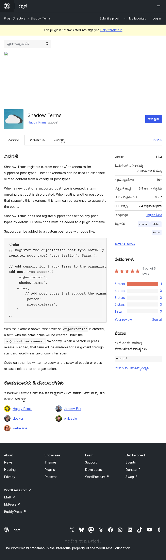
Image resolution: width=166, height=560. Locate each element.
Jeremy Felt (72, 409)
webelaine (20, 428)
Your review (123, 319)
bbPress (12, 504)
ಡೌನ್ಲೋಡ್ (153, 119)
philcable (70, 418)
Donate (133, 470)
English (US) (154, 215)
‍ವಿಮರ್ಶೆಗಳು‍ (37, 140)
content (143, 224)
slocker (18, 418)
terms (156, 232)
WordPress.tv (97, 477)
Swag (132, 477)
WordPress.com (18, 490)
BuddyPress (15, 512)
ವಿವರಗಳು (14, 140)
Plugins (50, 470)
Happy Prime (37, 122)
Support (91, 462)
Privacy (9, 477)
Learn (89, 455)
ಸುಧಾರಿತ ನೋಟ (125, 244)
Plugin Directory (15, 18)
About (8, 455)
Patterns (51, 477)
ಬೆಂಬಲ (157, 140)
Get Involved (135, 455)
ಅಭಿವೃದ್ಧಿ (59, 140)
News (8, 462)
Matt (9, 497)
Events (131, 462)
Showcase (52, 455)
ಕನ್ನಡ (17, 530)
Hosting (10, 470)
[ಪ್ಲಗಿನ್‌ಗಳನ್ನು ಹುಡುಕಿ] (47, 44)
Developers (93, 470)
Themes (50, 462)
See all (157, 319)
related (156, 224)
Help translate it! (111, 30)
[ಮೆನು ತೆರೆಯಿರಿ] (159, 6)
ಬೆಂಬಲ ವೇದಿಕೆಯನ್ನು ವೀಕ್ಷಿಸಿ (132, 368)
